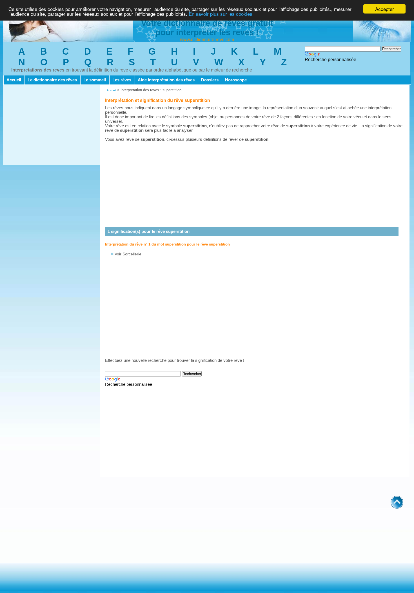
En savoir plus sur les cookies (220, 13)
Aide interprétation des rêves (166, 80)
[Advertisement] (51, 125)
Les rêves (121, 80)
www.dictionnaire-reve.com (207, 39)
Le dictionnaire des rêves (52, 80)
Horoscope (236, 80)
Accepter (384, 8)
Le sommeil (94, 80)
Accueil (13, 80)
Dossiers (210, 80)
